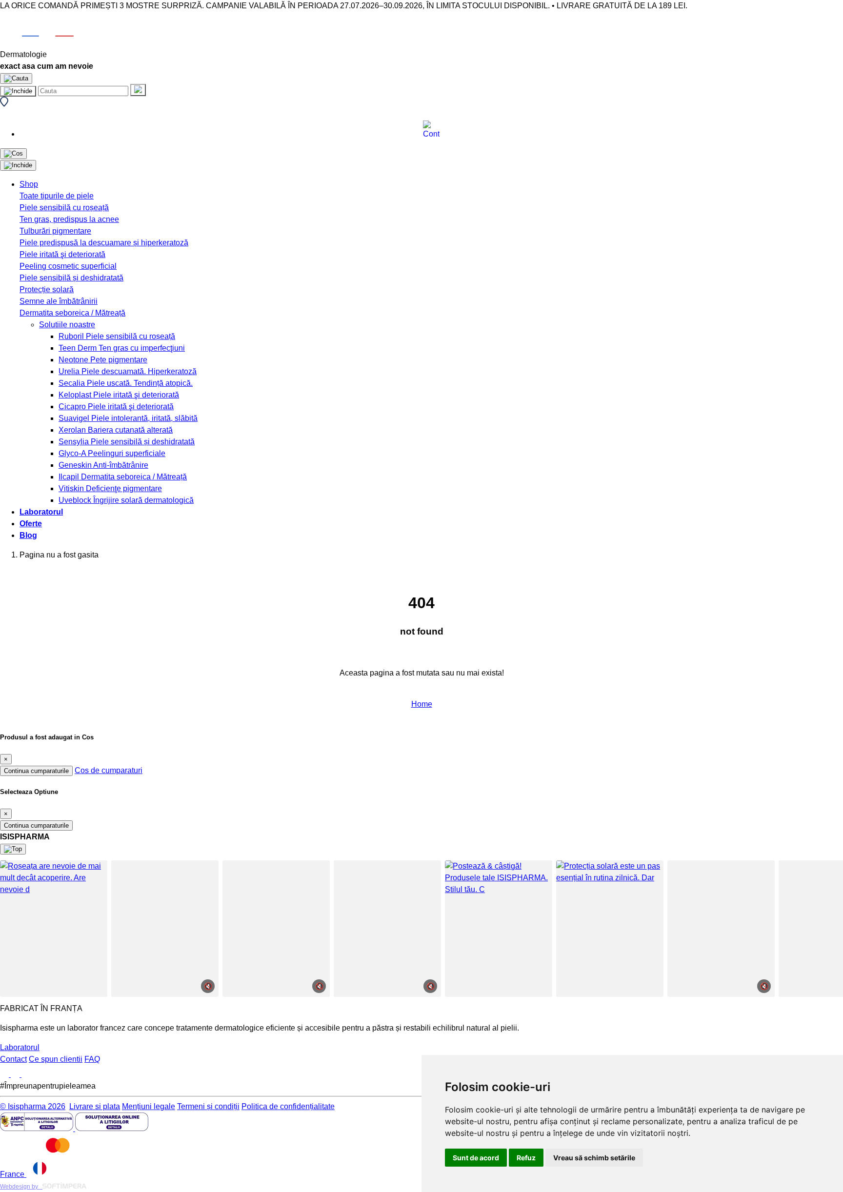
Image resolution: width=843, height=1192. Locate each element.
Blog (28, 535)
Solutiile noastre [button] (67, 324)
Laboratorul (41, 512)
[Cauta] (138, 90)
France (13, 1174)
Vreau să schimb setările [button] (594, 1157)
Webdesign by (21, 1186)
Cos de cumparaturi (108, 770)
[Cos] (13, 153)
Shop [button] (29, 184)
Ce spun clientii (55, 1059)
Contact (13, 1059)
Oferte (31, 523)
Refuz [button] (526, 1157)
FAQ (92, 1059)
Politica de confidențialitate (288, 1106)
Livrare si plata (94, 1106)
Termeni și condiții (208, 1106)
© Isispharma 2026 (32, 1106)
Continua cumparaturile (36, 771)
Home (421, 704)
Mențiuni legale (148, 1106)
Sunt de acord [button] (476, 1157)
